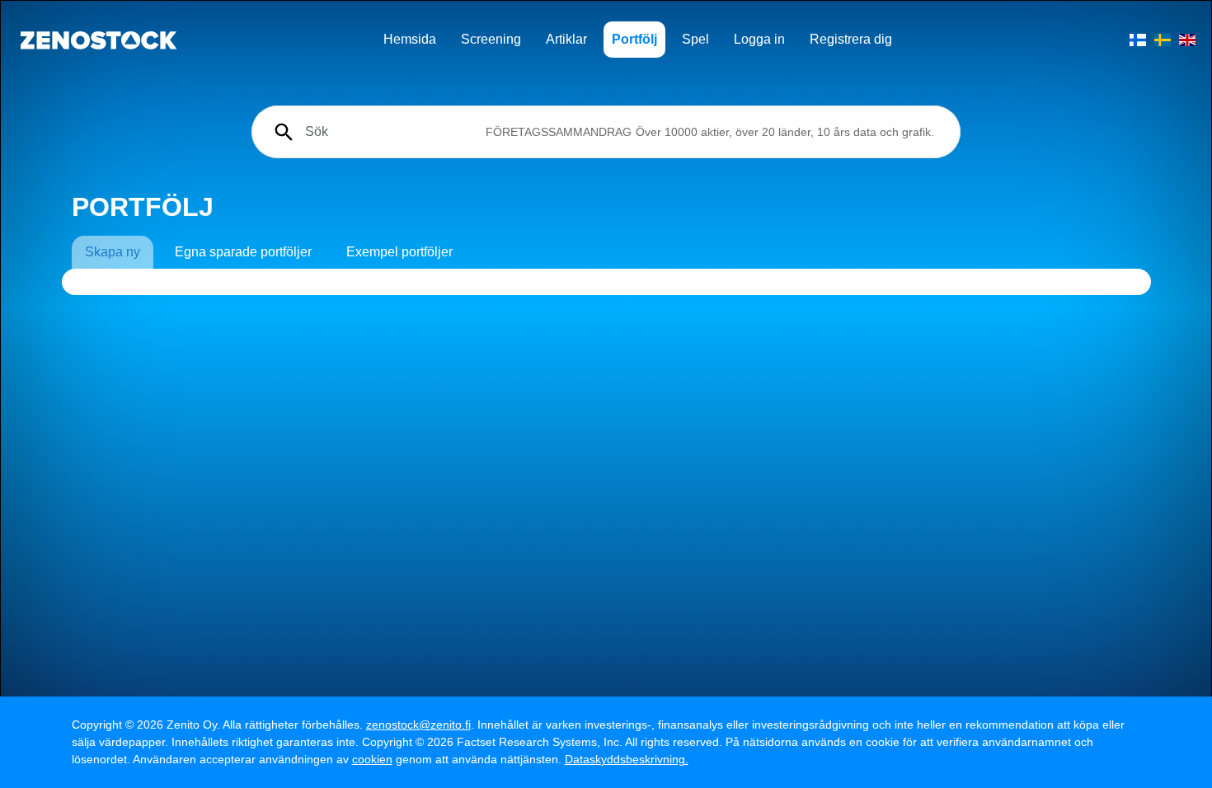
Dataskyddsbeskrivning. (626, 759)
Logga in (759, 39)
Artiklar (566, 39)
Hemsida (409, 39)
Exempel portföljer (399, 252)
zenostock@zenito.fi (418, 724)
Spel (695, 39)
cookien (372, 759)
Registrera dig (851, 39)
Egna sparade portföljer (243, 252)
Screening (491, 39)
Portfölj (634, 39)
